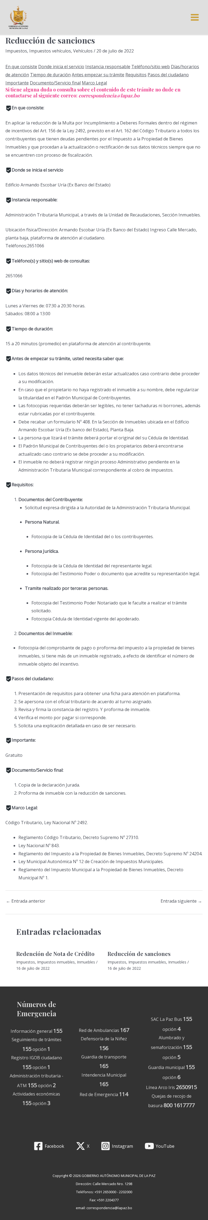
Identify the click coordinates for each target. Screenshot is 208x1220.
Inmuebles (86, 962)
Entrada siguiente (181, 901)
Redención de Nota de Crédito (55, 953)
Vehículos (83, 51)
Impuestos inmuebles (56, 962)
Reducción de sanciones (139, 953)
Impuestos (16, 51)
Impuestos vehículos (50, 51)
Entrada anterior (25, 901)
